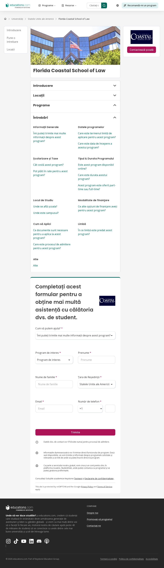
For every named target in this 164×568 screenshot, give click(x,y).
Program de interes (48, 352)
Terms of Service (104, 486)
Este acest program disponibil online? (96, 166)
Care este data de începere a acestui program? (95, 145)
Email (39, 401)
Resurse (69, 5)
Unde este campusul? (46, 213)
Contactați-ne (94, 525)
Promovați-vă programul (99, 519)
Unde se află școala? (45, 206)
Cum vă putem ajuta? (49, 328)
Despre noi (92, 512)
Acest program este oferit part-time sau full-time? (97, 187)
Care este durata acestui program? (92, 177)
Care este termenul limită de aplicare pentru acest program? (97, 135)
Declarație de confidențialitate (99, 478)
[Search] (104, 5)
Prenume (84, 352)
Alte (35, 265)
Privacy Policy (87, 486)
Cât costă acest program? (48, 165)
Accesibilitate (152, 559)
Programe (47, 5)
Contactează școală (141, 49)
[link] (74, 19)
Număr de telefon (89, 401)
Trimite (75, 432)
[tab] (15, 30)
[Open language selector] (117, 5)
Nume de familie (46, 377)
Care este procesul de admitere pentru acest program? (51, 246)
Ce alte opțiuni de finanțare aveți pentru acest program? (97, 208)
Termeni (78, 478)
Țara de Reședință (90, 377)
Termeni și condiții (108, 559)
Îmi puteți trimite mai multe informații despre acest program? (49, 137)
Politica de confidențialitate (131, 559)
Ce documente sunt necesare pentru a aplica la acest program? (50, 234)
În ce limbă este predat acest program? (95, 232)
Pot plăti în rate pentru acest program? (50, 173)
